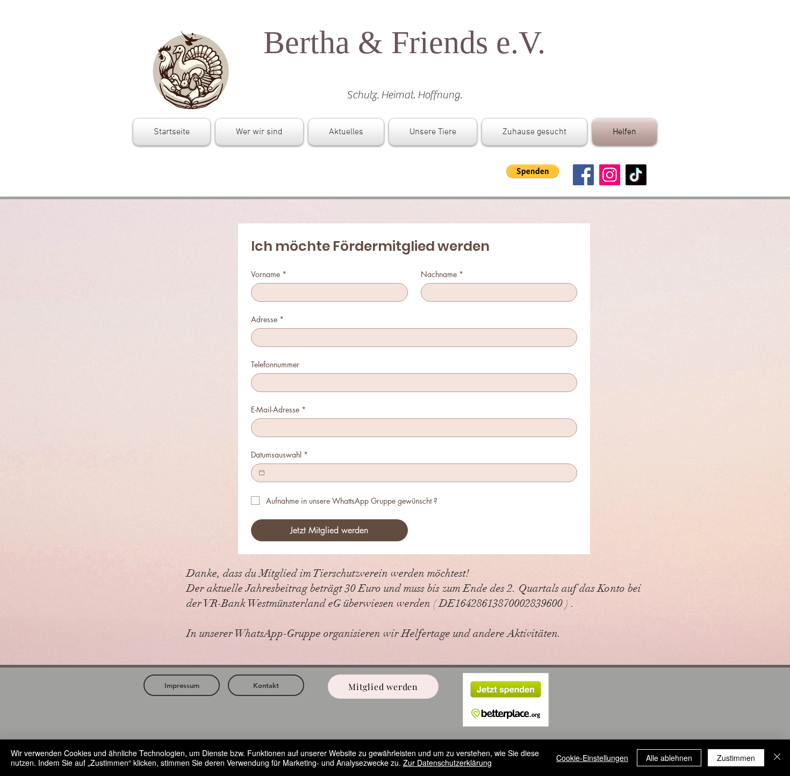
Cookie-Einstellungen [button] (592, 757)
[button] (532, 171)
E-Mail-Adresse (278, 409)
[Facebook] (583, 174)
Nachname (442, 274)
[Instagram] (609, 174)
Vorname (268, 274)
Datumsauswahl (279, 454)
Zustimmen (736, 757)
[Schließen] (777, 757)
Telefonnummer (275, 364)
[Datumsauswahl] (261, 472)
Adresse (267, 319)
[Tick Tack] (636, 174)
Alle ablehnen (669, 757)
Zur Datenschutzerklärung (447, 762)
